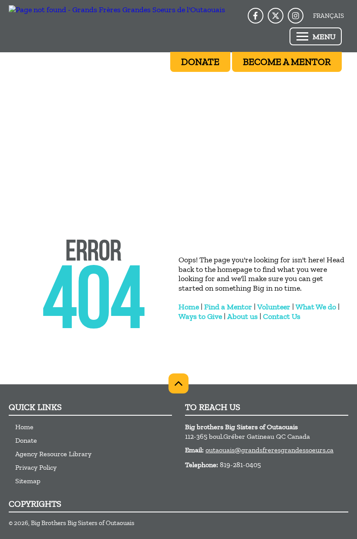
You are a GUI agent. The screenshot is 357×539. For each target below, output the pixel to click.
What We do (316, 307)
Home (188, 307)
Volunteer (273, 307)
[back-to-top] (178, 383)
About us (242, 316)
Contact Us (281, 316)
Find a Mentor (228, 307)
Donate (26, 440)
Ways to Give (200, 316)
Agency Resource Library (53, 454)
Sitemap (27, 481)
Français (328, 16)
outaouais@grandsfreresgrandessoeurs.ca (269, 450)
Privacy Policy (36, 467)
